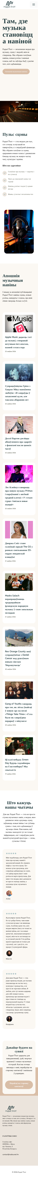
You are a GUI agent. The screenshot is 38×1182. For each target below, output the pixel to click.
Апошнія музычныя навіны (16, 71)
